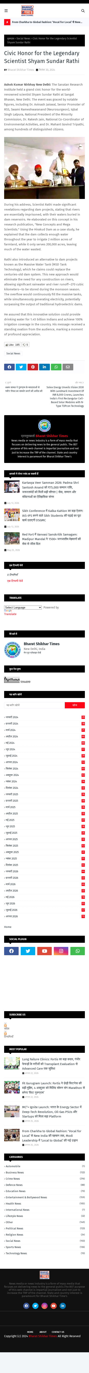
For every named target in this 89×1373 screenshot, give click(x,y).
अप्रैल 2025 (45, 813)
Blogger (76, 1345)
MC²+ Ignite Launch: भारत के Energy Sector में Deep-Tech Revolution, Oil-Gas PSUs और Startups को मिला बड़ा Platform (52, 1111)
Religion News (45, 1234)
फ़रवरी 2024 (45, 723)
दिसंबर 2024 (45, 787)
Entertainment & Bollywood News (45, 1197)
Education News (45, 1191)
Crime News (45, 1178)
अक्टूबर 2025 (45, 852)
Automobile (45, 1166)
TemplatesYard (41, 1345)
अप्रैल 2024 (45, 736)
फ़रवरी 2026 (45, 877)
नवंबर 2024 (45, 781)
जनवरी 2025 (45, 794)
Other (45, 1222)
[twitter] (28, 951)
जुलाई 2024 (45, 755)
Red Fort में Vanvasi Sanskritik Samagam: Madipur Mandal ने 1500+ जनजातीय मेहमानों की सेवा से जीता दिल (51, 539)
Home (7, 926)
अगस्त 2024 (45, 762)
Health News (45, 1203)
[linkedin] (63, 1306)
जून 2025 (45, 826)
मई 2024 (45, 742)
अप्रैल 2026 (45, 890)
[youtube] (44, 951)
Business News (45, 1172)
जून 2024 (45, 749)
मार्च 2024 (45, 730)
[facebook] (11, 951)
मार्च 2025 (45, 807)
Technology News (45, 1253)
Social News (23, 38)
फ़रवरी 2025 (45, 800)
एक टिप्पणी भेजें (15, 581)
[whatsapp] (77, 951)
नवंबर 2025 (45, 858)
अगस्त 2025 (45, 839)
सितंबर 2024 (45, 768)
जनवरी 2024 (45, 717)
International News (45, 1209)
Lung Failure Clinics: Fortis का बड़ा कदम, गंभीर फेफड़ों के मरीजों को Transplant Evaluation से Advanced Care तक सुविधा (51, 1063)
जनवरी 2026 (45, 871)
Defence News (45, 1184)
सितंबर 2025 (45, 845)
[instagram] (61, 951)
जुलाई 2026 (45, 909)
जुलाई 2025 (45, 832)
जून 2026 (45, 903)
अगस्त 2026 (45, 916)
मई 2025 (45, 820)
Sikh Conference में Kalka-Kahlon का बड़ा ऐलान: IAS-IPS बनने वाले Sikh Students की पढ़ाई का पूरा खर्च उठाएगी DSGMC (52, 515)
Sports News (45, 1247)
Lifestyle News (45, 1216)
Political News (45, 1228)
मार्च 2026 (45, 884)
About (43, 1332)
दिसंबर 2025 (45, 864)
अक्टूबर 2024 (45, 775)
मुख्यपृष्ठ (10, 38)
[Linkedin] (11, 961)
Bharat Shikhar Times (21, 69)
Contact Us (58, 1332)
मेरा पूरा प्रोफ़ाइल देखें (32, 652)
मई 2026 (45, 897)
